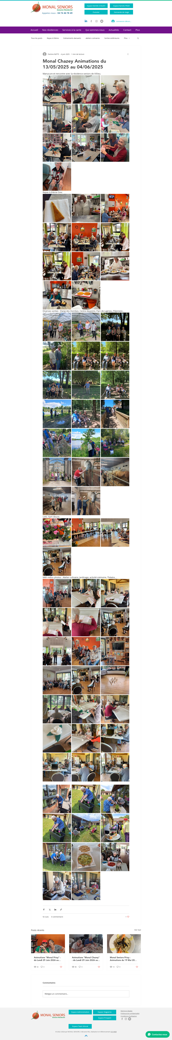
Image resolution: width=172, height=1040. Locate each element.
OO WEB (114, 1032)
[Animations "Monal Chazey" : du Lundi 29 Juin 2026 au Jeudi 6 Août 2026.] (86, 943)
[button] (50, 30)
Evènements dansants (72, 38)
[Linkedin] (85, 21)
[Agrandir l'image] (57, 89)
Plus (125, 38)
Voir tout (137, 930)
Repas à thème (53, 38)
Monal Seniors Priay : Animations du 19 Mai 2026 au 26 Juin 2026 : (123, 958)
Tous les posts (36, 38)
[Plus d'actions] (127, 54)
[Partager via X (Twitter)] (49, 909)
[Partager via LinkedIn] (55, 909)
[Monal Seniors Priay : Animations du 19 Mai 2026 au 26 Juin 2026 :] (124, 943)
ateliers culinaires (93, 38)
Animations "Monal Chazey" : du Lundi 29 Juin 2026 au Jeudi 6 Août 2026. (86, 958)
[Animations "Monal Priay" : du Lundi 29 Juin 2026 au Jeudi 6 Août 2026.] (48, 943)
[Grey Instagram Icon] (96, 21)
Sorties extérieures (111, 38)
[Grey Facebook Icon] (91, 21)
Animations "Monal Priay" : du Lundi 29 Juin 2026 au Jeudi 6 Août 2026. (47, 958)
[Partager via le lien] (61, 909)
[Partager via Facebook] (44, 909)
